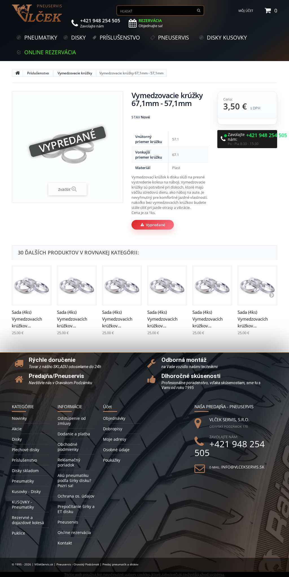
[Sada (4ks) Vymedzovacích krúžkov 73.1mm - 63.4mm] (122, 285)
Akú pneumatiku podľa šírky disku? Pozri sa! (74, 480)
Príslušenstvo (38, 73)
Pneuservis (68, 522)
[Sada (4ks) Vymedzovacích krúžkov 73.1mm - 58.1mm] (31, 285)
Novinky (19, 418)
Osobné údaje (116, 449)
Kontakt (65, 543)
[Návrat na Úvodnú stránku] (17, 73)
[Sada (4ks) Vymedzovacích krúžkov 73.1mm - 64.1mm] (167, 285)
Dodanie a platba (74, 433)
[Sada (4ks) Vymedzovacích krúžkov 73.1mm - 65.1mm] (212, 285)
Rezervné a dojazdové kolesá (28, 520)
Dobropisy (112, 428)
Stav (136, 117)
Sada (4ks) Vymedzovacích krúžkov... (27, 319)
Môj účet (245, 10)
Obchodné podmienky (68, 447)
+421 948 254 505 (266, 135)
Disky (17, 439)
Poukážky (111, 460)
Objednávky (114, 418)
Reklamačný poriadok (69, 462)
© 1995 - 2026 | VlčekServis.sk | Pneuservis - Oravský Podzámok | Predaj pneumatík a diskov (75, 564)
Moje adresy (114, 439)
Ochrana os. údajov (76, 496)
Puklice (18, 533)
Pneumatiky (23, 481)
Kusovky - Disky (26, 491)
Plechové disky (25, 449)
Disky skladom (25, 470)
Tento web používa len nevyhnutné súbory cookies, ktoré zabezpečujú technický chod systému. (144, 574)
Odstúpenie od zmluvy (72, 421)
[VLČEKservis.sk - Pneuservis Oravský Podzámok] (37, 13)
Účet (107, 406)
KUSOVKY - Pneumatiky (23, 504)
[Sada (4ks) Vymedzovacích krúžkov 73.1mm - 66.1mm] (257, 285)
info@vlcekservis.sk (242, 467)
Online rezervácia (74, 532)
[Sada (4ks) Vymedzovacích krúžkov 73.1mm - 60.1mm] (77, 285)
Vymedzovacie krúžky (75, 73)
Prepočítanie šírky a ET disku (76, 509)
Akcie (17, 428)
